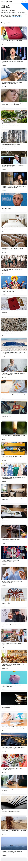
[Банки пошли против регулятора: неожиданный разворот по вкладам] (14, 805)
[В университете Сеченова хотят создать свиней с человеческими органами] (14, 244)
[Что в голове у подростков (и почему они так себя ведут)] (14, 639)
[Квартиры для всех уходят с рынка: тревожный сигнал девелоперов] (14, 140)
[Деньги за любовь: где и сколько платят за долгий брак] (14, 265)
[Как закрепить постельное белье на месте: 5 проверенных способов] (14, 223)
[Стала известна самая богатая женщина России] (14, 57)
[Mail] (4, 1)
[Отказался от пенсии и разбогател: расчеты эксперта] (14, 306)
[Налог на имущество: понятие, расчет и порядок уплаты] (14, 597)
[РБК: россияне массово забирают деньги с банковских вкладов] (14, 680)
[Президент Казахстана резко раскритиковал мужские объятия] (14, 202)
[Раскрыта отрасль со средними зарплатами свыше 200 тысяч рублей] (14, 327)
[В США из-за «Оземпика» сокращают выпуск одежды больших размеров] (14, 473)
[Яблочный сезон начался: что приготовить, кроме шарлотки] (14, 660)
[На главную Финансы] (8, 1)
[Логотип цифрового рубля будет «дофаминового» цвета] (14, 556)
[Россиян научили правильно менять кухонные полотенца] (14, 493)
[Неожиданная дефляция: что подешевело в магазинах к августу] (14, 764)
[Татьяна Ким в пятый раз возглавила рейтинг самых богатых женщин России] (14, 743)
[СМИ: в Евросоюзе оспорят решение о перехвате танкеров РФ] (14, 847)
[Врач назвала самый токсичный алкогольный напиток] (14, 431)
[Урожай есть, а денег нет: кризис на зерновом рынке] (14, 826)
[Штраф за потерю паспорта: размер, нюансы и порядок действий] (14, 410)
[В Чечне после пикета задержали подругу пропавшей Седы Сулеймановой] (14, 98)
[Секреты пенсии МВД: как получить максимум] (14, 389)
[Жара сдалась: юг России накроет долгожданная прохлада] (14, 535)
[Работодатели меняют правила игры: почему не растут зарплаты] (14, 369)
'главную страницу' (17, 16)
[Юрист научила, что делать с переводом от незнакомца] (14, 784)
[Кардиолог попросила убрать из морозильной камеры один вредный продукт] (14, 182)
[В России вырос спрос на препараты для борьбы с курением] (14, 577)
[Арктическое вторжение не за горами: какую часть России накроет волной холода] (14, 348)
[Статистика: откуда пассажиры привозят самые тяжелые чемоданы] (14, 452)
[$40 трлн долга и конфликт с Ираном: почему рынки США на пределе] (14, 161)
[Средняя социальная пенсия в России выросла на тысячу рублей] (14, 78)
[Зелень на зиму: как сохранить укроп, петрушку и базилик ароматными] (14, 119)
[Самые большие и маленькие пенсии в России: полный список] (14, 36)
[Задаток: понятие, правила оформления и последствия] (14, 514)
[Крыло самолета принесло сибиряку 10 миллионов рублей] (14, 701)
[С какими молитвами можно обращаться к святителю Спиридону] (14, 285)
